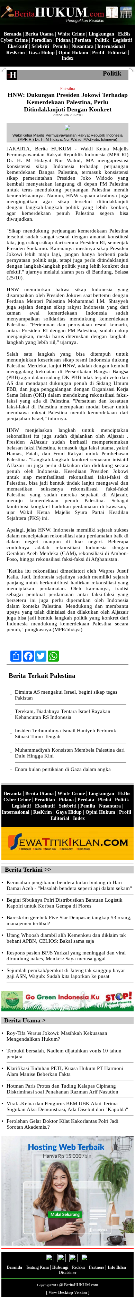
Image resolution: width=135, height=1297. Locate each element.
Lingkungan (101, 34)
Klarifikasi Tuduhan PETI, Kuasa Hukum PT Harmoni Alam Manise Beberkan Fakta (65, 1071)
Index (67, 58)
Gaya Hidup (42, 52)
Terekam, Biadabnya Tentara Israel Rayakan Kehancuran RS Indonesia (62, 714)
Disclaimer (67, 1272)
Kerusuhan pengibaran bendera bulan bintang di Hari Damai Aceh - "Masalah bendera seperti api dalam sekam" (69, 885)
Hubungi (60, 1267)
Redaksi (78, 1267)
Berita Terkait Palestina (42, 675)
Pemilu (60, 46)
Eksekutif (18, 46)
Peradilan (42, 40)
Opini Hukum (73, 52)
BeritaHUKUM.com (81, 1285)
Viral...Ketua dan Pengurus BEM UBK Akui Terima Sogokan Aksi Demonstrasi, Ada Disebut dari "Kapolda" (67, 1106)
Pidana (63, 40)
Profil (97, 52)
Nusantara (82, 46)
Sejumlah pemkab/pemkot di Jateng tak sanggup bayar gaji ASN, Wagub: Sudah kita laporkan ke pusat (66, 973)
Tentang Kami (38, 1267)
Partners (97, 1267)
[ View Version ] (67, 1292)
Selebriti (40, 46)
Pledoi (104, 799)
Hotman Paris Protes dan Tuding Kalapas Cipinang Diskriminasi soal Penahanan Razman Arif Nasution (62, 1089)
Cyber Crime (14, 40)
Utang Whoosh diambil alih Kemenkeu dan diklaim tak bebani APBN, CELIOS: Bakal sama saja (66, 938)
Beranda (12, 34)
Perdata (82, 40)
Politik (102, 40)
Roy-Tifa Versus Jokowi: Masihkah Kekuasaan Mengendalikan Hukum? (57, 1036)
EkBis (124, 34)
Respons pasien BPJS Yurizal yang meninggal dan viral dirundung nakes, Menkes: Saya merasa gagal (66, 955)
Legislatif (122, 40)
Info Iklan (117, 1267)
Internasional (111, 46)
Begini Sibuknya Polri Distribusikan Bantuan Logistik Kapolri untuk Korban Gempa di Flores (65, 903)
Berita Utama (39, 34)
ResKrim (15, 52)
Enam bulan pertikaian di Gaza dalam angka (63, 769)
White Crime (71, 34)
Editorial (117, 52)
